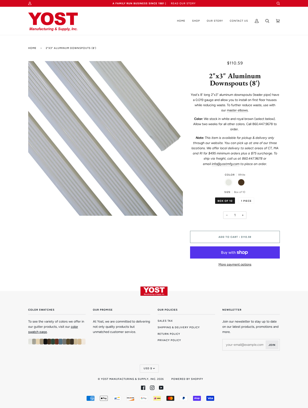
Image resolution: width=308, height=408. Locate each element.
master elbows (237, 110)
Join (272, 344)
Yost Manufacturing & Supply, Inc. (128, 378)
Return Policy (169, 333)
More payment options (234, 264)
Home (32, 48)
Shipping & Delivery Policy (179, 327)
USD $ (148, 368)
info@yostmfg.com (225, 164)
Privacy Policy (169, 340)
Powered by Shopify (187, 378)
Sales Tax (165, 320)
